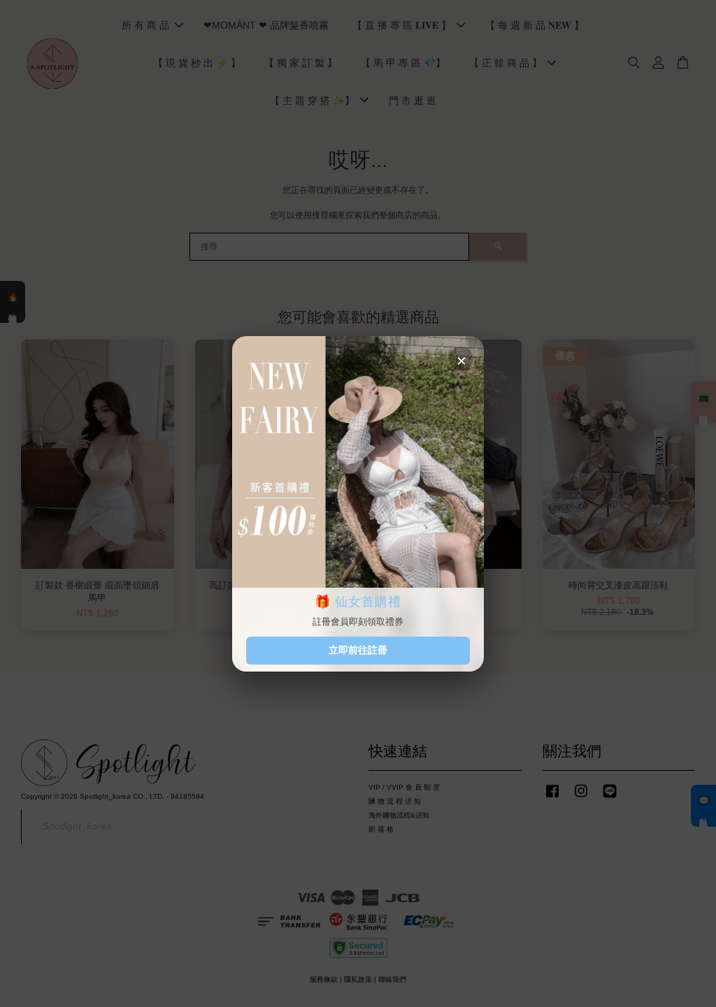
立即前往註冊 (358, 649)
